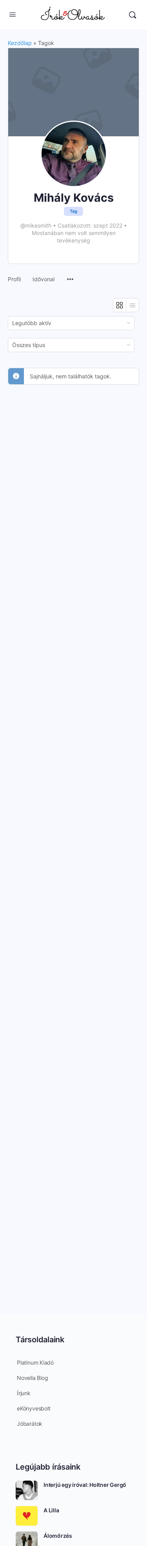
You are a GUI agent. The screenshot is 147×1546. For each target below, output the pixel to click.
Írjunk (24, 1393)
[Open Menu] (12, 14)
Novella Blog (32, 1377)
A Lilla (51, 1510)
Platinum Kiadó (35, 1362)
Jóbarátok (29, 1423)
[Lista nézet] (132, 305)
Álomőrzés (58, 1535)
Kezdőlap (20, 43)
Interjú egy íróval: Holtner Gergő (85, 1484)
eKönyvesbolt (33, 1408)
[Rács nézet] (119, 305)
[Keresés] (132, 15)
